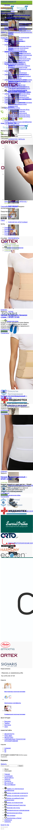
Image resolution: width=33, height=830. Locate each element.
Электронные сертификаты (12, 703)
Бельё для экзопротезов (16, 125)
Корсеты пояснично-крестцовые (19, 99)
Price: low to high (9, 233)
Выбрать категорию (7, 13)
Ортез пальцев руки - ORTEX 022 (15, 201)
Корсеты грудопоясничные (17, 95)
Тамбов (7, 723)
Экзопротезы (12, 127)
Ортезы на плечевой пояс (16, 85)
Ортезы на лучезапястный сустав (19, 59)
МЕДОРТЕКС (8, 737)
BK (5, 750)
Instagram (7, 748)
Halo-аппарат (8, 39)
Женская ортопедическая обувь (19, 115)
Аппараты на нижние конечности (19, 30)
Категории (4, 24)
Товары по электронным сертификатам (18, 122)
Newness (7, 231)
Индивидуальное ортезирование (15, 51)
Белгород (7, 725)
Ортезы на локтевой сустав (17, 80)
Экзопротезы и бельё (11, 123)
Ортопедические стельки (16, 50)
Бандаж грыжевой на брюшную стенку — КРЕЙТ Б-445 (14, 316)
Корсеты (11, 59)
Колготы (11, 67)
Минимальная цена (7, 134)
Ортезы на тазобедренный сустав (19, 69)
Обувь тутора (12, 118)
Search (21, 766)
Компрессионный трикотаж (13, 64)
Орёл (6, 727)
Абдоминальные (14, 43)
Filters (3, 220)
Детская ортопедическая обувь (19, 109)
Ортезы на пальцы (14, 83)
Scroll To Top (5, 825)
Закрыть (4, 32)
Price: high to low (9, 235)
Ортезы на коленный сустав (17, 67)
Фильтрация (4, 138)
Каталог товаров (12, 206)
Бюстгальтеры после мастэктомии (14, 691)
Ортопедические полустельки (18, 48)
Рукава (10, 71)
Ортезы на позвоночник (12, 94)
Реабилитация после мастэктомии (14, 714)
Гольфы (11, 66)
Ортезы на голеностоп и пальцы (19, 66)
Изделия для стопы (11, 44)
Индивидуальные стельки (13, 62)
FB (5, 752)
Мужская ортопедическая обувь (19, 116)
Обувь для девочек (18, 111)
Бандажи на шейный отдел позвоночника (17, 105)
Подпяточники (9, 120)
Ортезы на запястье (14, 78)
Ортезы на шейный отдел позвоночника (18, 102)
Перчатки (11, 69)
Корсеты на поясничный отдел (18, 97)
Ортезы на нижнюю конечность (15, 87)
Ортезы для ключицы (15, 76)
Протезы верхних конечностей (18, 60)
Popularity (7, 227)
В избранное (5, 329)
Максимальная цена (8, 136)
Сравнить (4, 310)
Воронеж (7, 721)
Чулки (10, 73)
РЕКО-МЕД (8, 736)
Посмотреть (5, 333)
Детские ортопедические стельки (19, 23)
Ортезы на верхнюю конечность (15, 74)
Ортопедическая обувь (12, 108)
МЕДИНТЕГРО (9, 734)
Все (5, 242)
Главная (3, 206)
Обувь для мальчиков (19, 113)
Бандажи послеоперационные (14, 41)
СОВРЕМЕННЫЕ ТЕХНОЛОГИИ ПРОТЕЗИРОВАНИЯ (14, 740)
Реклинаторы (12, 101)
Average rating (9, 229)
